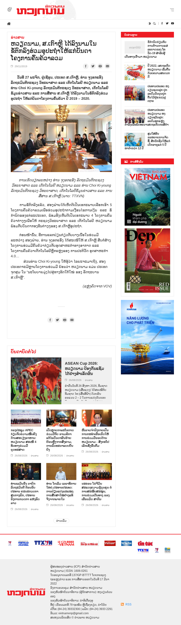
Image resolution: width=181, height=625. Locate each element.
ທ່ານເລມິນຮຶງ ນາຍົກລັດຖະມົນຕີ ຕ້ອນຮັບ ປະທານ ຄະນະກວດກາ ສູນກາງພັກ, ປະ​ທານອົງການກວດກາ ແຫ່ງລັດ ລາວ (25, 493)
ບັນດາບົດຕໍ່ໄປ (23, 351)
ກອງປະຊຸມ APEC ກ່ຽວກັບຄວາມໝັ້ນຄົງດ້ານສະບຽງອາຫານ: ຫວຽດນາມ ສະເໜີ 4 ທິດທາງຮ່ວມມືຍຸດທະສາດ (24, 440)
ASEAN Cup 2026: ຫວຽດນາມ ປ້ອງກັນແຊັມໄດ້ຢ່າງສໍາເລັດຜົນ (84, 368)
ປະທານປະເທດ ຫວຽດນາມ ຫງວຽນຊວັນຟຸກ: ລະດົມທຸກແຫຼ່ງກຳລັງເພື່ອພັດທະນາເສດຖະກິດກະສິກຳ (147, 117)
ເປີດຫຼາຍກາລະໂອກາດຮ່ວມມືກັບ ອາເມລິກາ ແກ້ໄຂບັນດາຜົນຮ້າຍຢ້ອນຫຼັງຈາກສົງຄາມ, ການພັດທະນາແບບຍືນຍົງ (60, 440)
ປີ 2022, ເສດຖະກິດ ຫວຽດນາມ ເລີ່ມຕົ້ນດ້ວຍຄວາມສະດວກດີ (159, 71)
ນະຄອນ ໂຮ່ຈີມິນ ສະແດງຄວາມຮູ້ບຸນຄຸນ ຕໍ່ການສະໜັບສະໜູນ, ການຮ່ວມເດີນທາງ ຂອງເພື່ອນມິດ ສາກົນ (97, 491)
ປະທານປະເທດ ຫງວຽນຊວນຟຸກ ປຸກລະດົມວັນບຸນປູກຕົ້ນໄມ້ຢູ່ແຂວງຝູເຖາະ (158, 93)
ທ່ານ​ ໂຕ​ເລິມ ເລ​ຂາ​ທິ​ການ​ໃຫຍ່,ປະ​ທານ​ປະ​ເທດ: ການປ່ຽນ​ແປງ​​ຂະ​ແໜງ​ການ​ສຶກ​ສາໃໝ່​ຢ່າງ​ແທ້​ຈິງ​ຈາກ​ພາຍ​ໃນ (61, 491)
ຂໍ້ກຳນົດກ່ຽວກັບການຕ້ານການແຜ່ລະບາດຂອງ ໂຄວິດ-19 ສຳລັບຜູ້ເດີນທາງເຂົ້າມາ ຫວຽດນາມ (146, 49)
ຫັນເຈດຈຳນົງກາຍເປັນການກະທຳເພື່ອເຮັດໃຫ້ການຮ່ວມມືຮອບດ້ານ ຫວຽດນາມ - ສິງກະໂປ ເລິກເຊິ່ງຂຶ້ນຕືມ (95, 438)
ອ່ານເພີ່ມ (61, 520)
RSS (128, 604)
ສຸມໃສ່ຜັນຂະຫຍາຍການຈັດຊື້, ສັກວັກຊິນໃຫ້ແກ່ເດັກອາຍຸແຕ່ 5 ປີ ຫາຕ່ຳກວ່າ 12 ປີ (147, 141)
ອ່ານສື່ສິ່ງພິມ (136, 161)
